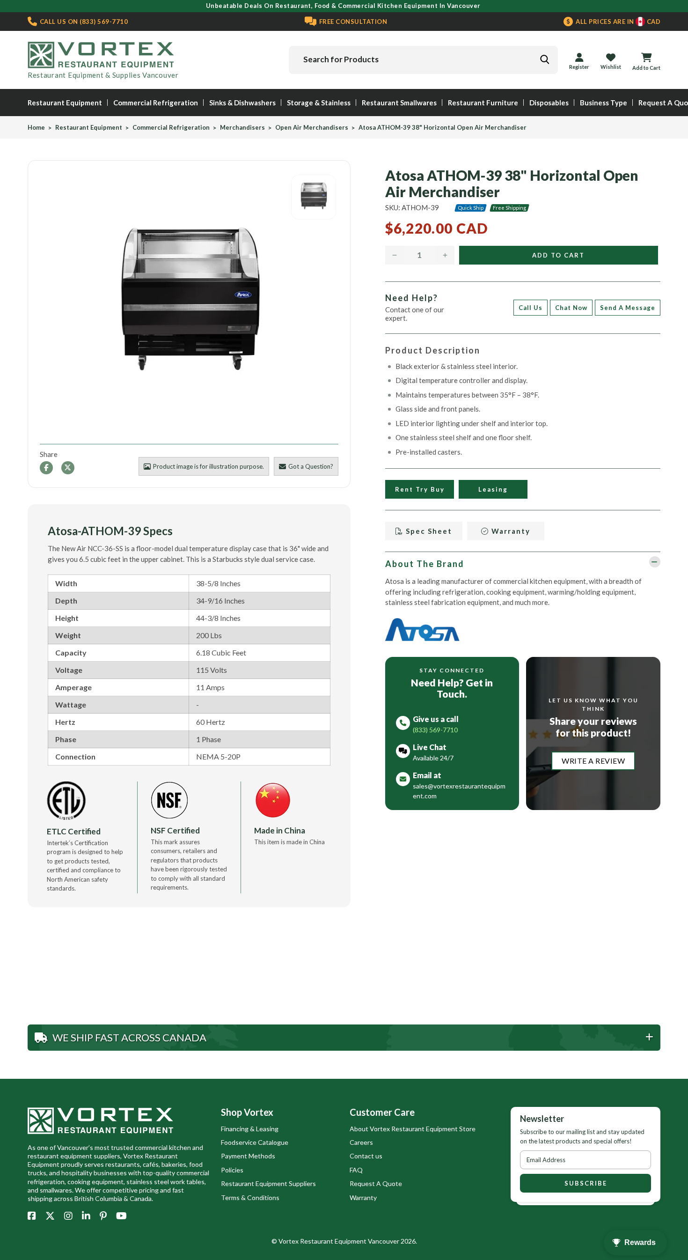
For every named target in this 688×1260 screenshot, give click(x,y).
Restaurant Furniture (483, 102)
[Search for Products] (544, 59)
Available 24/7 (433, 758)
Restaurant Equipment (65, 102)
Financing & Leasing (249, 1129)
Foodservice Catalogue (254, 1142)
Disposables (549, 102)
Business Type (603, 102)
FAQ (356, 1170)
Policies (232, 1170)
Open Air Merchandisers (311, 128)
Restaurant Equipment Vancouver (349, 1241)
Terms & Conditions (250, 1197)
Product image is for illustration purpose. (208, 466)
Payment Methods (248, 1156)
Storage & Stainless (319, 102)
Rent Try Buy (419, 489)
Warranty (509, 531)
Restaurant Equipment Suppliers (268, 1183)
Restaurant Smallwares (399, 102)
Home (36, 128)
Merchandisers (242, 128)
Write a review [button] (593, 760)
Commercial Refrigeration (155, 102)
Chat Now (571, 307)
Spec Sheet (427, 531)
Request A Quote (376, 1183)
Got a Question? (310, 466)
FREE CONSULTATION (352, 21)
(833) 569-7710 (83, 21)
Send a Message (627, 307)
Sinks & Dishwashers (242, 102)
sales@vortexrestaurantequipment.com (459, 791)
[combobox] (423, 60)
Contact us (366, 1156)
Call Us (530, 307)
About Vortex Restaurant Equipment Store (413, 1129)
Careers (361, 1142)
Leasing (493, 489)
